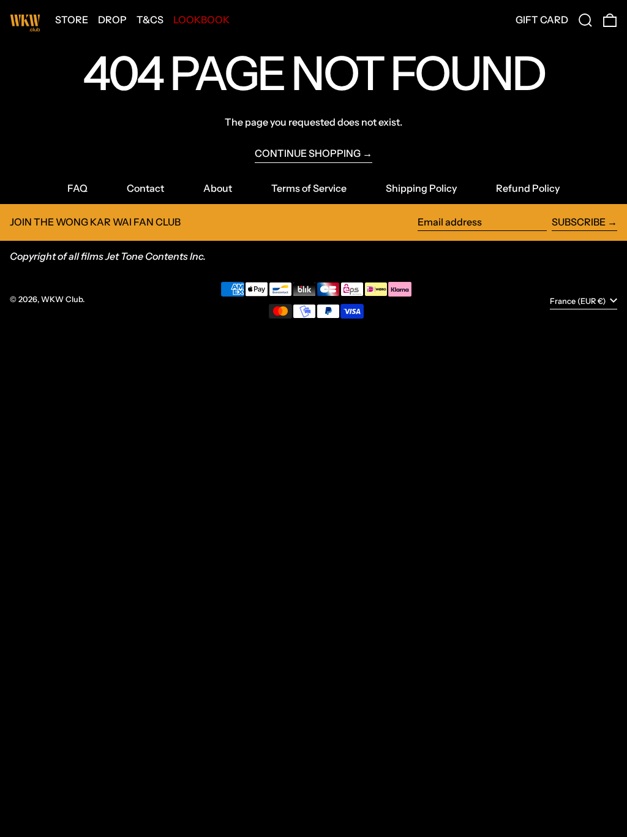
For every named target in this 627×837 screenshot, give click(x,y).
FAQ (77, 188)
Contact (145, 188)
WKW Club (62, 299)
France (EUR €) (578, 301)
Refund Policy (528, 188)
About (217, 188)
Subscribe (579, 222)
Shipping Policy (421, 188)
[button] (585, 20)
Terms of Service (309, 188)
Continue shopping (308, 153)
